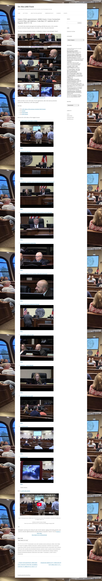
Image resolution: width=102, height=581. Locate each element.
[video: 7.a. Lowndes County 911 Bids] (36, 360)
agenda (23, 110)
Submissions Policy (49, 13)
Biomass (75, 48)
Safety (53, 544)
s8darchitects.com (30, 550)
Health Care (75, 62)
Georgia (28, 547)
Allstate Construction (32, 545)
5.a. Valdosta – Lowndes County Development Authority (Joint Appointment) (37, 182)
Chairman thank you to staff (26, 396)
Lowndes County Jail (22, 550)
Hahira (69, 62)
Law (35, 544)
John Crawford (58, 547)
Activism (69, 48)
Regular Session (78, 84)
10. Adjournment (24, 457)
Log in (68, 114)
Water (58, 544)
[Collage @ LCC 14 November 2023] (39, 96)
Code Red (49, 545)
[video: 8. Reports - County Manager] (36, 391)
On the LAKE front (26, 6)
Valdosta (51, 550)
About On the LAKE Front (36, 13)
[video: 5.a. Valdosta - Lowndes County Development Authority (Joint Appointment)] (36, 207)
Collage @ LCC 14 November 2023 (39, 97)
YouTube (73, 31)
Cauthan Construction (41, 545)
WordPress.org (70, 119)
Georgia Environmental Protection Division (39, 547)
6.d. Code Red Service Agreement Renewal (29, 304)
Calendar (58, 13)
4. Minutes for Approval (25, 151)
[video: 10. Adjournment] (36, 482)
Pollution (69, 84)
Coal (79, 48)
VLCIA (56, 544)
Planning (71, 83)
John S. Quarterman (73, 64)
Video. (21, 148)
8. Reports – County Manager (26, 365)
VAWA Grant (34, 552)
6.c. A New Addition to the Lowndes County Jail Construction (33, 273)
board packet (25, 112)
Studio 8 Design (46, 550)
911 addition (25, 545)
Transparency (74, 88)
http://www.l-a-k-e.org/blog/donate (39, 535)
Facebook (69, 31)
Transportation (73, 89)
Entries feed (69, 115)
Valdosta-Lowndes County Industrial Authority (74, 93)
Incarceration (31, 544)
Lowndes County (43, 549)
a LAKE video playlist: (25, 491)
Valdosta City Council (73, 94)
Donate (65, 13)
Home (19, 13)
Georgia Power (71, 56)
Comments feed (70, 117)
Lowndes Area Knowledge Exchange (32, 549)
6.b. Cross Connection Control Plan (28, 243)
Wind (69, 96)
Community (70, 49)
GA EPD (24, 547)
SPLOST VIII (40, 550)
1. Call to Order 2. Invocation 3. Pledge (28, 120)
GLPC (79, 56)
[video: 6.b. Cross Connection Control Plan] (36, 268)
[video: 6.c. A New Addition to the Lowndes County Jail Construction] (36, 299)
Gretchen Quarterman (75, 60)
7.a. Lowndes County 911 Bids (27, 334)
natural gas (70, 82)
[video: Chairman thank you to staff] (36, 421)
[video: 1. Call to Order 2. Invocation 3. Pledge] (36, 146)
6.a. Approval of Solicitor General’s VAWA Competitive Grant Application (36, 212)
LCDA (37, 544)
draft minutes (25, 114)
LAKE (19, 549)
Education (71, 52)
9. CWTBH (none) (24, 426)
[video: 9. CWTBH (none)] (36, 452)
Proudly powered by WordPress (24, 575)
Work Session (75, 97)
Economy (72, 51)
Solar (70, 86)
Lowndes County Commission (45, 544)
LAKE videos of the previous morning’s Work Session (34, 109)
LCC (76, 68)
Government (74, 57)
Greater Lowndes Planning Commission (75, 58)
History (69, 63)
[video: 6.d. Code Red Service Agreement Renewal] (36, 329)
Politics (78, 83)
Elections (78, 52)
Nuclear (76, 82)
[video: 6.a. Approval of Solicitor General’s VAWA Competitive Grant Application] (36, 238)
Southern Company (77, 86)
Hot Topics (25, 13)
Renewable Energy (72, 85)
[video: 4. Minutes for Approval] (36, 177)
